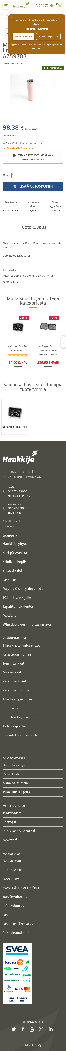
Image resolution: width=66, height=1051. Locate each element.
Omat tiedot (12, 774)
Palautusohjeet (14, 681)
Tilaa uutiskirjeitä (16, 792)
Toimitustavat (13, 663)
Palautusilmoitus (16, 690)
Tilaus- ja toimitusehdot (21, 645)
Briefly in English (16, 561)
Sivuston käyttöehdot (19, 717)
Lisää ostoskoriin (36, 186)
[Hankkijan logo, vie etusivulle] (23, 5)
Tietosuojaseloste (16, 726)
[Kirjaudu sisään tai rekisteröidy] (51, 5)
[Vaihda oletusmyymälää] (46, 5)
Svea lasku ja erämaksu (21, 887)
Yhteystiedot (12, 570)
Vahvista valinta (23, 36)
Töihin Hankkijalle (17, 597)
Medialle (9, 615)
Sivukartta (11, 708)
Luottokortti (12, 869)
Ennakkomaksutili (17, 932)
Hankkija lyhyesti (16, 543)
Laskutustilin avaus (18, 923)
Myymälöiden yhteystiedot (24, 588)
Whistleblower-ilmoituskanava (27, 624)
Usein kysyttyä (14, 765)
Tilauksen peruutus (18, 699)
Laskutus (10, 579)
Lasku (7, 914)
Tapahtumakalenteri (18, 606)
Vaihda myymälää (48, 36)
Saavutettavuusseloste (20, 735)
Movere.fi (10, 839)
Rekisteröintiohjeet (17, 654)
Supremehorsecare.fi (19, 830)
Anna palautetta (15, 783)
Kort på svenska (15, 552)
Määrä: (7, 175)
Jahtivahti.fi (12, 812)
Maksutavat (12, 672)
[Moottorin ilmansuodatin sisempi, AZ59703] (33, 89)
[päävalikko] (6, 5)
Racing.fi (9, 821)
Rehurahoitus (13, 905)
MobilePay (11, 878)
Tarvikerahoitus (15, 896)
